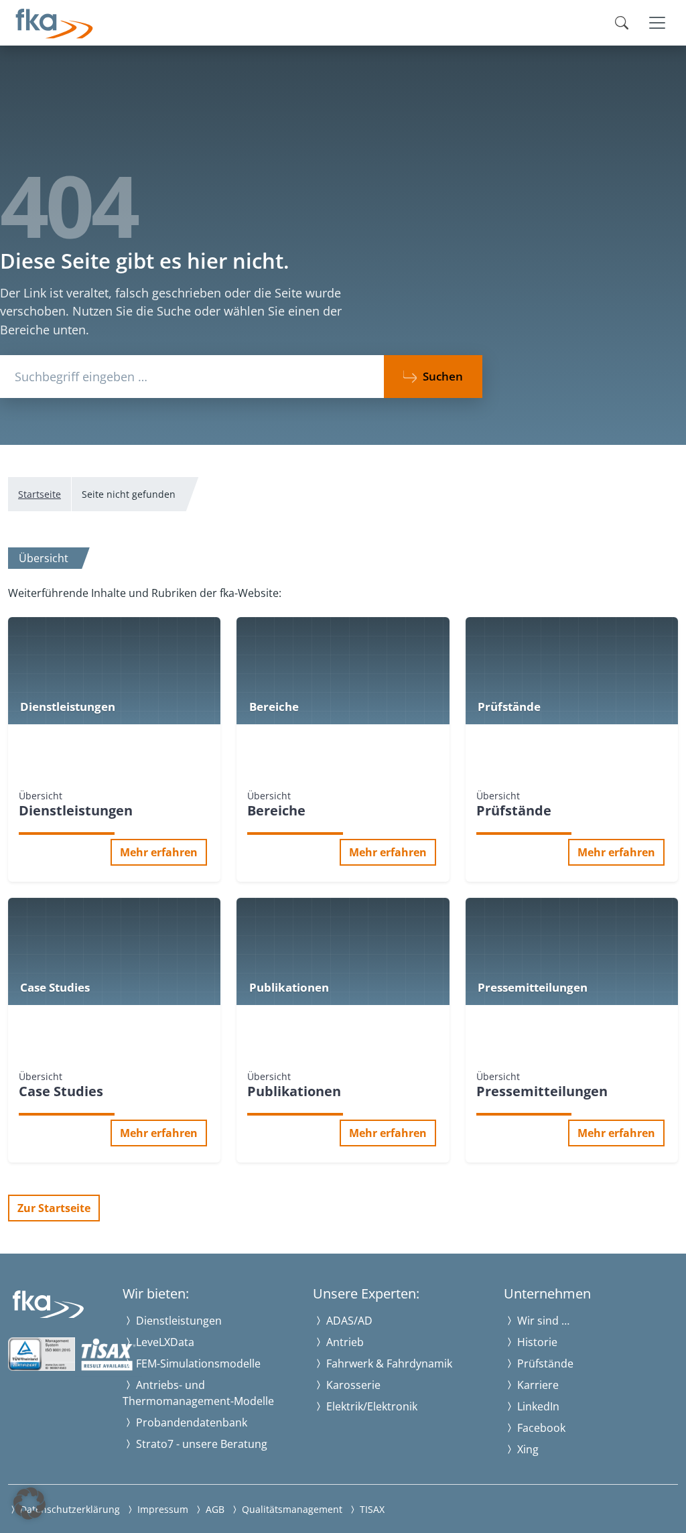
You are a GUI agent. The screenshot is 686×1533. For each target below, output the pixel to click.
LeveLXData (163, 1342)
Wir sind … (541, 1320)
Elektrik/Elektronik (370, 1406)
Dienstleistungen (177, 1320)
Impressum (161, 1509)
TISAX (371, 1509)
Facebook (539, 1427)
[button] (29, 1503)
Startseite (39, 494)
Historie (535, 1342)
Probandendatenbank (190, 1422)
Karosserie (352, 1385)
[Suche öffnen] (621, 22)
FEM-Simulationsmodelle (197, 1363)
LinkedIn (536, 1406)
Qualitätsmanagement (290, 1509)
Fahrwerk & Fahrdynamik (388, 1363)
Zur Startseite (53, 1208)
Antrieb (344, 1342)
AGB (213, 1509)
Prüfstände (543, 1363)
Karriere (536, 1385)
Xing (526, 1449)
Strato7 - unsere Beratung (200, 1444)
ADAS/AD (348, 1320)
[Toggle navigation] (657, 23)
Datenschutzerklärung (68, 1509)
